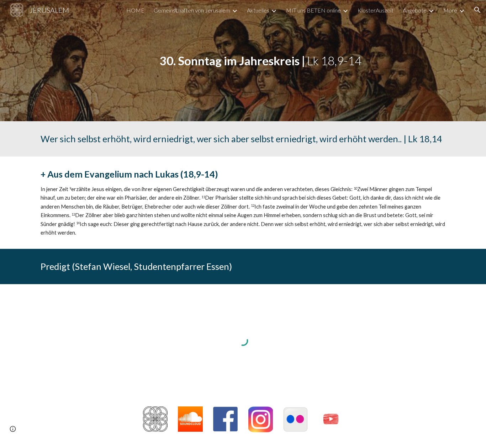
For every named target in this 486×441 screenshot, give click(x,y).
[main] (260, 60)
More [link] (450, 10)
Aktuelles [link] (258, 10)
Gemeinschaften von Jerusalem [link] (192, 10)
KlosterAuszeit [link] (375, 10)
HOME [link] (135, 10)
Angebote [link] (415, 10)
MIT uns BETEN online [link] (313, 10)
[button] (477, 10)
